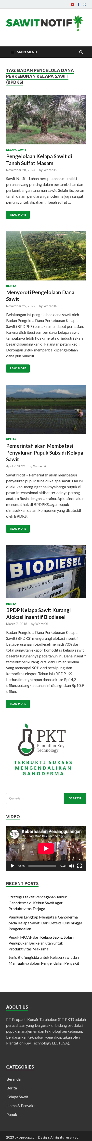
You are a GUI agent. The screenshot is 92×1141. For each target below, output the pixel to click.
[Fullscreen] (79, 865)
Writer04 (50, 306)
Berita (11, 285)
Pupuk (11, 1114)
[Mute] (71, 865)
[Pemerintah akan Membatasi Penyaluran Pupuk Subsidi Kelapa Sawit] (46, 411)
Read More (18, 214)
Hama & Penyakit (21, 1105)
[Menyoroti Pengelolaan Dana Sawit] (46, 257)
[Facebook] (78, 4)
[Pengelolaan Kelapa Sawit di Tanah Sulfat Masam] (46, 121)
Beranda (13, 1079)
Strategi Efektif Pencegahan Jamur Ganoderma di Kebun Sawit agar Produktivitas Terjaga (38, 902)
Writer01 (42, 624)
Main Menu (27, 52)
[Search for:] (46, 798)
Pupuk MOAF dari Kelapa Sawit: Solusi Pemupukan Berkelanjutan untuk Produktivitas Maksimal (41, 943)
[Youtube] (72, 4)
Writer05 (50, 170)
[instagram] (84, 4)
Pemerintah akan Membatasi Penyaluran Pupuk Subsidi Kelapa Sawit (44, 452)
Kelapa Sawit (16, 149)
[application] (46, 848)
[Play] (12, 865)
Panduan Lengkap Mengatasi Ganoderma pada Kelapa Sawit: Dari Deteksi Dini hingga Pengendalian (45, 923)
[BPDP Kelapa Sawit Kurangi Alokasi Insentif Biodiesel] (46, 573)
